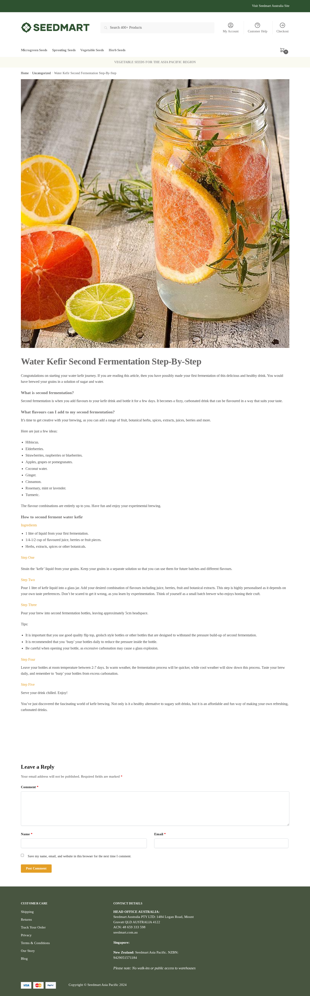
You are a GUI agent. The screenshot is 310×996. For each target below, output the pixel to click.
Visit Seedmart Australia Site (270, 6)
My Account (231, 31)
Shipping (27, 912)
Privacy (26, 935)
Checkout (282, 31)
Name (27, 834)
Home (25, 73)
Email (160, 834)
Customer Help (257, 31)
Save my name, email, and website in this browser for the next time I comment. (79, 856)
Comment (30, 787)
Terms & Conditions (35, 943)
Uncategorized (41, 73)
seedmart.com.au (125, 932)
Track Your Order (33, 927)
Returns (26, 919)
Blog (24, 958)
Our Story (28, 951)
